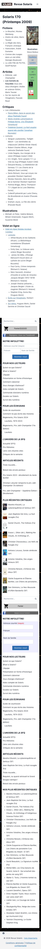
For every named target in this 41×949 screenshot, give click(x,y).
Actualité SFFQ (9, 444)
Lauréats (8, 432)
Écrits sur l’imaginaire (17, 298)
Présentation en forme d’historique (17, 378)
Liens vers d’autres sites (13, 451)
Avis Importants (30, 938)
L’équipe (6, 375)
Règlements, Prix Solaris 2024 (15, 417)
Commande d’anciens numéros (16, 393)
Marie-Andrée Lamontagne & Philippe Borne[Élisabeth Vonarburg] (20, 122)
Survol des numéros (11, 400)
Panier (20, 606)
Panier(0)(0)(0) (20, 328)
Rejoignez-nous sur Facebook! (22, 335)
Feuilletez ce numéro (33, 60)
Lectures (11, 235)
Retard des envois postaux (14, 470)
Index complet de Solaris (13, 389)
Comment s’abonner (11, 382)
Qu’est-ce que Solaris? (12, 368)
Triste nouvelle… (10, 465)
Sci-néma (12, 304)
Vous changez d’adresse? (13, 385)
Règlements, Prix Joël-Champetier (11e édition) (19, 427)
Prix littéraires (8, 447)
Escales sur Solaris (11, 396)
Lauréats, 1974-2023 (13, 421)
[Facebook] (3, 933)
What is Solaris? (9, 371)
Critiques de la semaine (13, 454)
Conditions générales (15, 943)
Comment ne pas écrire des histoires (18, 414)
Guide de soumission (11, 410)
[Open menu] (37, 4)
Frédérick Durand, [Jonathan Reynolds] (22, 130)
